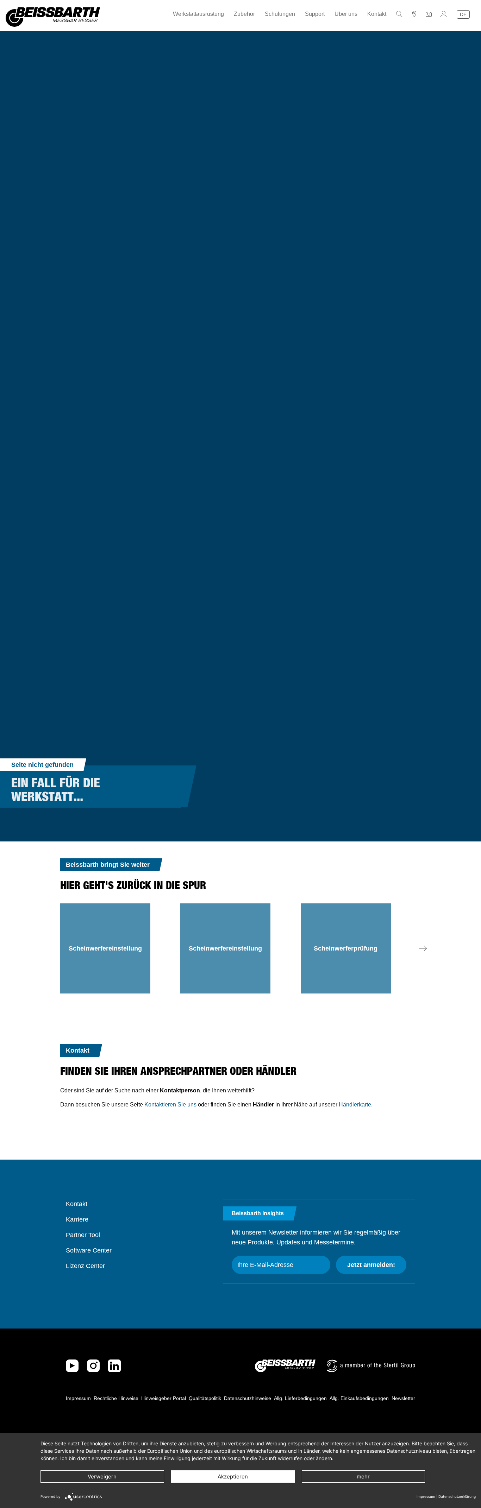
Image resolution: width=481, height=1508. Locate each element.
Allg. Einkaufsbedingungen (359, 1398)
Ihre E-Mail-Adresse (265, 1264)
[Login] (443, 14)
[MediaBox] (428, 14)
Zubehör (244, 14)
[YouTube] (72, 1365)
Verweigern (102, 1476)
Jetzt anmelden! (371, 1264)
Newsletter (403, 1398)
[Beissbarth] (285, 1365)
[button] (422, 948)
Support (315, 14)
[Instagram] (93, 1365)
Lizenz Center (85, 1265)
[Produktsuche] (399, 14)
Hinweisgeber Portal (163, 1398)
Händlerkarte (355, 1105)
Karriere (77, 1219)
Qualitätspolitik (205, 1398)
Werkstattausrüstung (198, 14)
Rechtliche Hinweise (116, 1398)
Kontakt (376, 14)
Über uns (346, 14)
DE (463, 14)
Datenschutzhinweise (247, 1398)
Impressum (78, 1398)
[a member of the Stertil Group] (371, 1365)
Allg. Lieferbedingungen (300, 1398)
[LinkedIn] (114, 1365)
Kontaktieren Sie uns (170, 1105)
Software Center (89, 1250)
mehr (363, 1476)
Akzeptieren (233, 1476)
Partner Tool (83, 1234)
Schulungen (280, 14)
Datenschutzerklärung (457, 1496)
